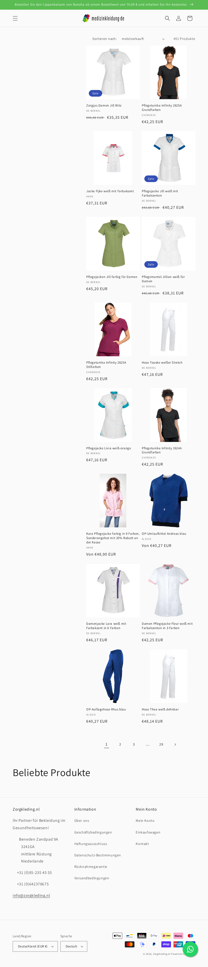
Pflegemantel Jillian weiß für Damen (163, 279)
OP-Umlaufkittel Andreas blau (164, 534)
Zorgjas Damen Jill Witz (104, 105)
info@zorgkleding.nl (31, 895)
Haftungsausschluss (90, 843)
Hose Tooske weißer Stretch (162, 363)
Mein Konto (145, 820)
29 (161, 744)
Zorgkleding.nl (161, 954)
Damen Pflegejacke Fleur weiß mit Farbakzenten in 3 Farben (167, 626)
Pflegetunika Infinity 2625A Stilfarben (106, 365)
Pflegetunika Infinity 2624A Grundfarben (162, 450)
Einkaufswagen (148, 832)
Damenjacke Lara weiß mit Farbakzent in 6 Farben (106, 626)
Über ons (81, 820)
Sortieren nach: (104, 38)
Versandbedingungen (91, 878)
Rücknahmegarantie (90, 866)
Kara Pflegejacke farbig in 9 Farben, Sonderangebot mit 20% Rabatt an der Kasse (113, 538)
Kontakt (142, 843)
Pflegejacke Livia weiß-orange (108, 448)
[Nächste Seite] (175, 744)
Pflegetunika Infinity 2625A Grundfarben (162, 107)
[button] (15, 18)
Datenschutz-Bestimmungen (97, 855)
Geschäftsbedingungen (93, 832)
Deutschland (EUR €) (33, 946)
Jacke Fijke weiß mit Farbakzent (110, 191)
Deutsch (71, 946)
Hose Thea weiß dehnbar (160, 709)
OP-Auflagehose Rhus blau (106, 709)
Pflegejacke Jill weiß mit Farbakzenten (160, 193)
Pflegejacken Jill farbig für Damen (111, 277)
